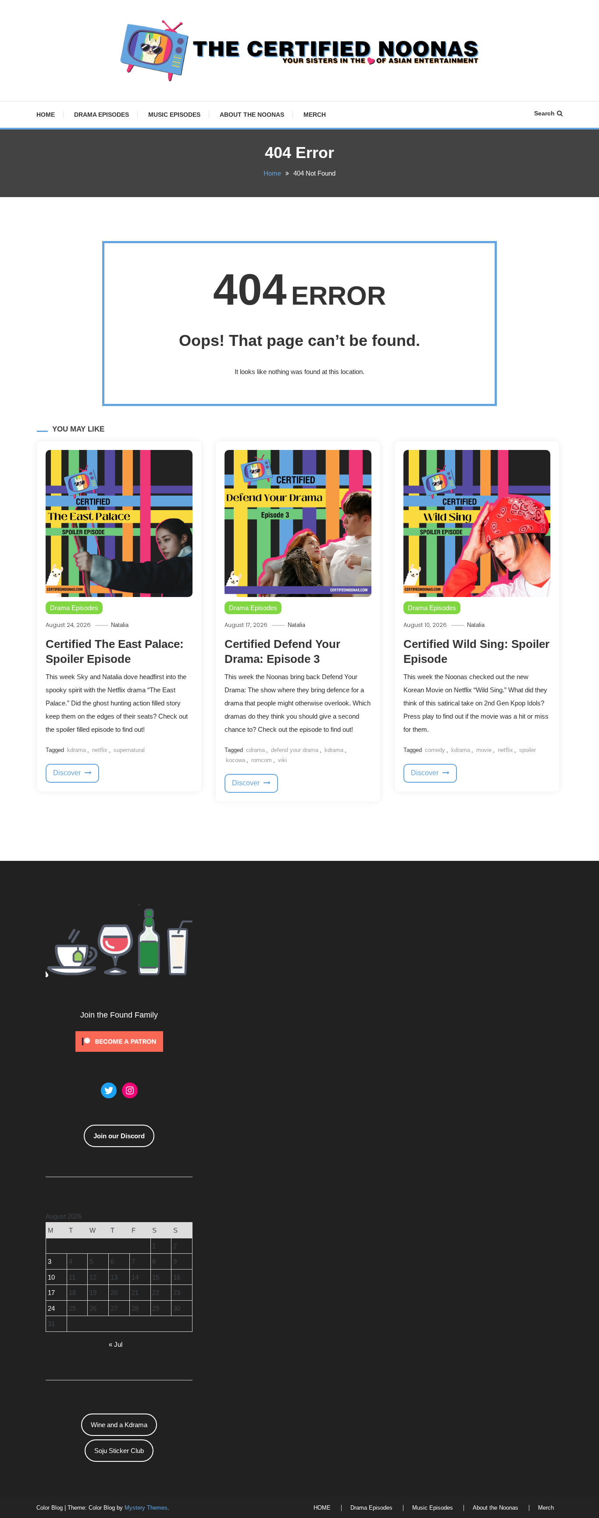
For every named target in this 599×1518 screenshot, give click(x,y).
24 (51, 1308)
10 (51, 1277)
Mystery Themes (146, 1507)
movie (484, 750)
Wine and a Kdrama (119, 1424)
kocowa (235, 760)
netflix (99, 750)
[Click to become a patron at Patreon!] (119, 1040)
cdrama (255, 750)
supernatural (129, 750)
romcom (261, 760)
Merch (314, 114)
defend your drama (294, 750)
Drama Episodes (101, 114)
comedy (435, 750)
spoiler (527, 750)
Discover (67, 773)
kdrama (76, 750)
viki (282, 760)
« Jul (115, 1344)
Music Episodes (174, 114)
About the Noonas (252, 114)
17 (51, 1292)
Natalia (119, 625)
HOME (45, 114)
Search (544, 113)
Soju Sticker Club (119, 1450)
